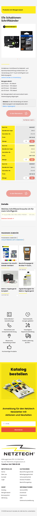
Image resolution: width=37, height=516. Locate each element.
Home (3, 472)
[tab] (18, 204)
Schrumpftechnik (25, 477)
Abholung (4, 498)
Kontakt (3, 477)
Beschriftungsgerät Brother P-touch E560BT (26, 264)
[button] (17, 59)
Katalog (3, 490)
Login (3, 480)
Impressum (23, 495)
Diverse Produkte (25, 480)
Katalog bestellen (18, 372)
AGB (21, 498)
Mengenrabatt (5, 492)
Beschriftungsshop (26, 482)
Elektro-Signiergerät (9, 106)
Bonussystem (5, 495)
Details (4, 204)
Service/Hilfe (24, 490)
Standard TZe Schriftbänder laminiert (9, 264)
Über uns (4, 474)
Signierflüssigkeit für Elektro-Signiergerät (26, 290)
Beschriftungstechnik (26, 472)
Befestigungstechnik (26, 474)
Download (23, 492)
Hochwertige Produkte (9, 351)
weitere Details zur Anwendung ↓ (11, 77)
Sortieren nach (28, 120)
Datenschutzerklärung (27, 500)
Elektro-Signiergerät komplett (8, 290)
